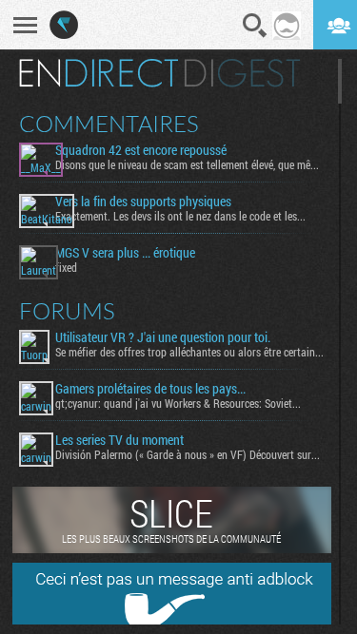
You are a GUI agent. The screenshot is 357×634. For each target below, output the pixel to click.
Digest (242, 73)
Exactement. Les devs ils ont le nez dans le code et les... (180, 215)
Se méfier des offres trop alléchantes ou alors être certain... (189, 351)
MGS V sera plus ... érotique (125, 252)
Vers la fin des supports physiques (143, 201)
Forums (67, 311)
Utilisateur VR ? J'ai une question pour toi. (162, 337)
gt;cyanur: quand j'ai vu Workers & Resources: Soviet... (178, 403)
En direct (98, 73)
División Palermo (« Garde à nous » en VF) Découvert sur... (187, 454)
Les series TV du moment (119, 440)
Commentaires (109, 123)
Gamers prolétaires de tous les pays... (150, 388)
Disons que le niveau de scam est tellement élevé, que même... (189, 164)
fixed (66, 267)
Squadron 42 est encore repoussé (141, 150)
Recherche (255, 25)
